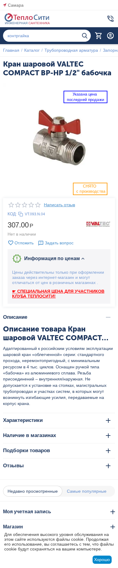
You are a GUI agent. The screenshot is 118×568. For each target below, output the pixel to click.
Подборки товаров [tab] (26, 450)
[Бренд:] (98, 223)
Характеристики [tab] (23, 420)
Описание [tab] (15, 317)
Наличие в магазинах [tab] (29, 435)
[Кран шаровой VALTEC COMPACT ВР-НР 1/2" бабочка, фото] (59, 139)
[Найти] (84, 35)
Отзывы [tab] (13, 465)
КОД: (12, 214)
